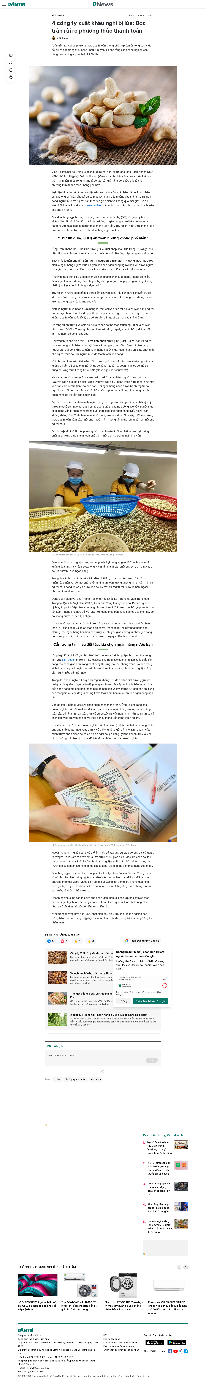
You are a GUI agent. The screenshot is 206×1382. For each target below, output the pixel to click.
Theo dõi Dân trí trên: (154, 1351)
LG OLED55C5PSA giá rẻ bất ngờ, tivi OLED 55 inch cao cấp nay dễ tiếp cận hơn (37, 1306)
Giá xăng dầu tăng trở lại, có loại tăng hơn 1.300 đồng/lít (158, 1208)
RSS (105, 1335)
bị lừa (57, 1079)
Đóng (124, 1001)
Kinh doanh (58, 15)
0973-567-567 (65, 1357)
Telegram (186, 1351)
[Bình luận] (10, 55)
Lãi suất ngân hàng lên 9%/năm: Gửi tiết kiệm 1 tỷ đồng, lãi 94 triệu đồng (160, 1227)
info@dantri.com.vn (34, 1371)
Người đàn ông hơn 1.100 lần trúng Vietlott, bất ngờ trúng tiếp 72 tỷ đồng (159, 1148)
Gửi (152, 1060)
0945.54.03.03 (130, 1342)
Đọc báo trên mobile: (158, 1335)
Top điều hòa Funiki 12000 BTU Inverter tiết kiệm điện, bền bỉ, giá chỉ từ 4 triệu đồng (79, 1306)
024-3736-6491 (37, 1357)
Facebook (170, 1351)
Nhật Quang (62, 38)
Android (176, 1342)
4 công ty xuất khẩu (75, 1079)
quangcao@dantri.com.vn (122, 1346)
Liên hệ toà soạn (111, 1339)
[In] (10, 77)
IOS (155, 1342)
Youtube (175, 1351)
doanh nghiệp (94, 205)
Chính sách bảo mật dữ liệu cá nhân (121, 1349)
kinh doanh (68, 659)
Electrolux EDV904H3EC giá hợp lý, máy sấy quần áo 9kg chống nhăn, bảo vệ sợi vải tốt (124, 1306)
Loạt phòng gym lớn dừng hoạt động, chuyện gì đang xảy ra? (159, 1189)
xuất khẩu (96, 1079)
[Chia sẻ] (10, 62)
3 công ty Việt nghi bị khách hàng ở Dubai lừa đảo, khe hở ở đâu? (108, 1014)
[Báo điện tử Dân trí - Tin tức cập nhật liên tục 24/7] (16, 4)
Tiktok (180, 1351)
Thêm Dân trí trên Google (144, 940)
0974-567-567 (41, 1368)
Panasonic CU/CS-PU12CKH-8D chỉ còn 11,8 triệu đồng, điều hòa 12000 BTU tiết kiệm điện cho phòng (167, 1308)
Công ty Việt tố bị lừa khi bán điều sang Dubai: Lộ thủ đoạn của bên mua (112, 953)
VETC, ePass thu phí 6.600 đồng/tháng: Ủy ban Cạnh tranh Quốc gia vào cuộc (159, 1168)
